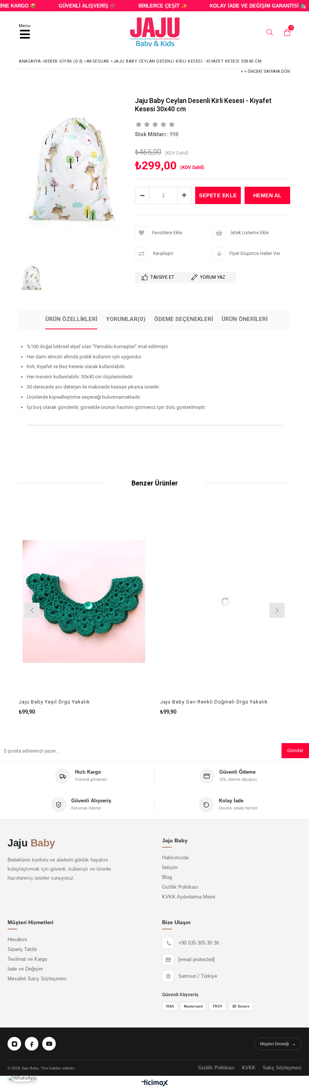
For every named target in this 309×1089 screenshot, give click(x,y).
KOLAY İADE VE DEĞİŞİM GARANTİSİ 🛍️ (248, 6)
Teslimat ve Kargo (27, 959)
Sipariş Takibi (22, 949)
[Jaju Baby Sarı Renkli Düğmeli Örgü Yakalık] (225, 601)
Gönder (295, 750)
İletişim (170, 867)
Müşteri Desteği (278, 1043)
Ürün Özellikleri (71, 319)
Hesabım (17, 939)
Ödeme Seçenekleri (183, 319)
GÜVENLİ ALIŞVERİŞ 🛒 (77, 6)
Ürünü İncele (116, 609)
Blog (167, 877)
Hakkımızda (175, 857)
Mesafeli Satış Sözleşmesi (37, 978)
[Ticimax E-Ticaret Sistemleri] (154, 1083)
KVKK (248, 1068)
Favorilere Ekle (83, 609)
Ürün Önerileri (245, 319)
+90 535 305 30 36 (198, 943)
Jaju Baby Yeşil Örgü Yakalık (54, 702)
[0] (285, 32)
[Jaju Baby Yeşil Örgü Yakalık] (84, 601)
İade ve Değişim (25, 969)
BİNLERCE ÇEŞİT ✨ (153, 6)
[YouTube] (49, 1044)
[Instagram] (14, 1044)
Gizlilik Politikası (180, 887)
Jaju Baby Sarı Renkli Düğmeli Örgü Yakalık (214, 702)
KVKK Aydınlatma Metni (188, 897)
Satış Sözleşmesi (282, 1068)
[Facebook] (31, 1044)
